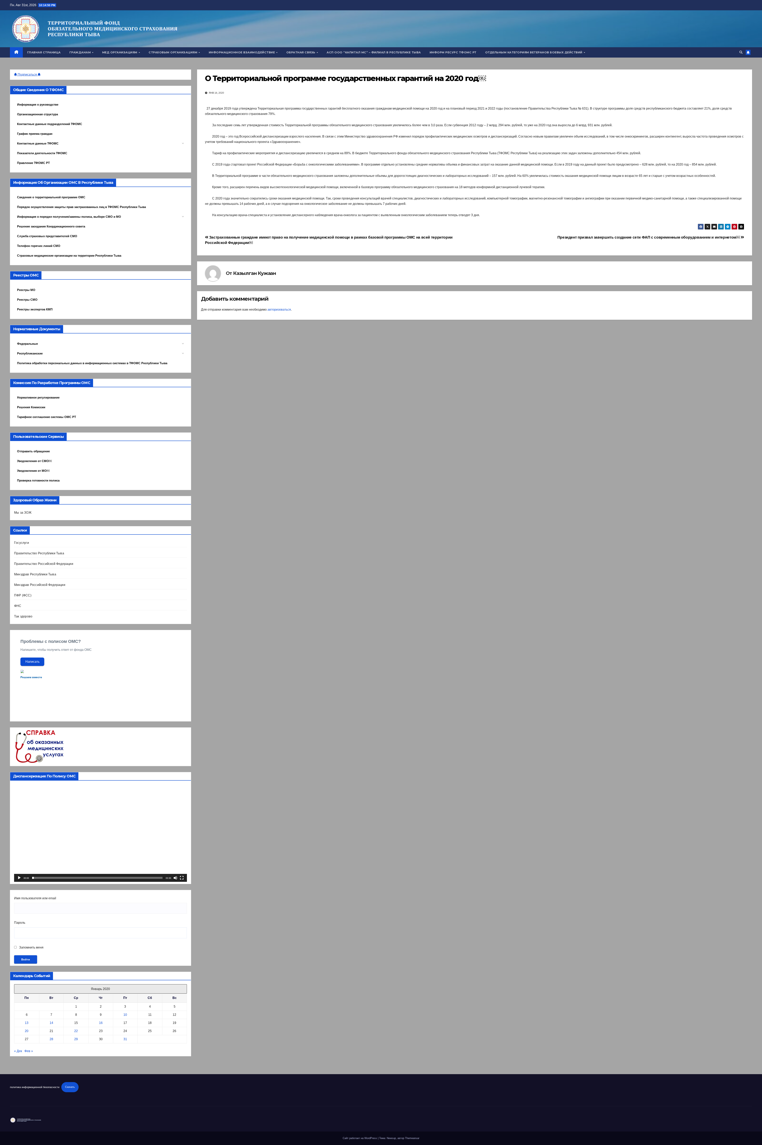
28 (51, 1039)
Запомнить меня (30, 947)
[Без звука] (175, 878)
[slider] (97, 878)
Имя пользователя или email (35, 898)
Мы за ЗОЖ (23, 512)
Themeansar (412, 1138)
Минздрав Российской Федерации (39, 584)
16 (101, 1023)
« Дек (18, 1051)
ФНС (17, 606)
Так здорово (23, 616)
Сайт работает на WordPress (360, 1138)
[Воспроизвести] (19, 878)
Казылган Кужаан (254, 273)
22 (76, 1031)
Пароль (19, 922)
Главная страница (44, 52)
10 (125, 1014)
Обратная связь (301, 52)
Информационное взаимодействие (242, 52)
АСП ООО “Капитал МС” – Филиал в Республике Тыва (374, 52)
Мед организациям (120, 52)
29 (76, 1039)
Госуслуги (21, 542)
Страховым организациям (173, 52)
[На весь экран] (182, 878)
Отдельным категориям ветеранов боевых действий (534, 52)
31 (125, 1039)
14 (51, 1023)
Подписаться (27, 74)
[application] (100, 833)
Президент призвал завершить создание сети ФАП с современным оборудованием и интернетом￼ (649, 237)
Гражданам (80, 52)
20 (26, 1031)
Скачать (70, 1086)
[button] (741, 52)
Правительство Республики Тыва (39, 553)
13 (26, 1023)
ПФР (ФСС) (22, 595)
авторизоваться (279, 309)
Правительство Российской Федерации (43, 563)
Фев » (28, 1051)
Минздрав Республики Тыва (35, 574)
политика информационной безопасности (34, 1086)
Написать (32, 661)
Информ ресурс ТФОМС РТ (453, 52)
